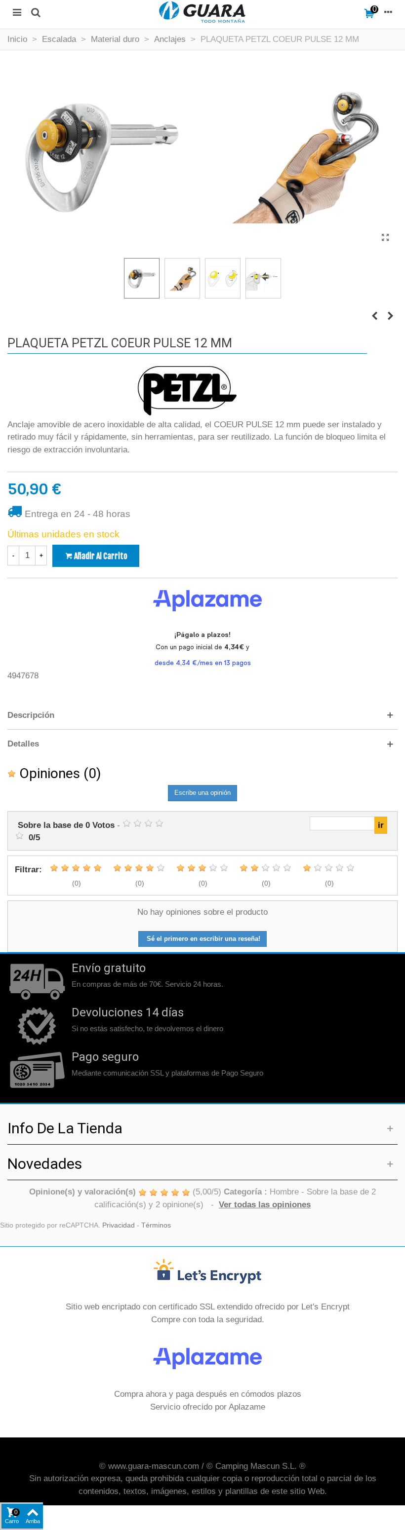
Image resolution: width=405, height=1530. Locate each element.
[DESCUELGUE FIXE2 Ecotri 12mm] (390, 316)
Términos (156, 1225)
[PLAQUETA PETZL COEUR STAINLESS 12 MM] (374, 316)
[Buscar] (35, 11)
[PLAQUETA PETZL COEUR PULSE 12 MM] (385, 237)
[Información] (388, 11)
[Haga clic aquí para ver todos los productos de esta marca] (187, 390)
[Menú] (16, 11)
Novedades (44, 1163)
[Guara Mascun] (202, 12)
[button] (202, 715)
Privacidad (118, 1225)
